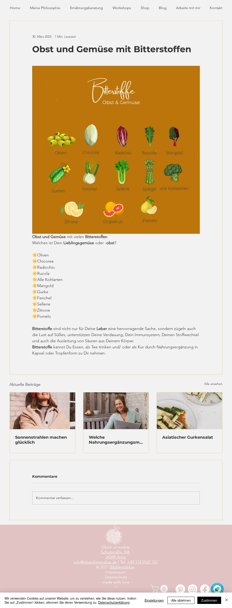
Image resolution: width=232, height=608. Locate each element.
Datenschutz (116, 577)
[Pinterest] (180, 589)
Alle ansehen (213, 384)
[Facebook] (205, 589)
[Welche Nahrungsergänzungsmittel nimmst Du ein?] (116, 410)
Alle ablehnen (181, 600)
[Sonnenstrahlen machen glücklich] (42, 410)
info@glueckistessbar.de (95, 562)
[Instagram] (192, 589)
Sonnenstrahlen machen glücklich (41, 440)
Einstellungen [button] (154, 600)
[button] (160, 589)
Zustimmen (209, 600)
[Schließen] (226, 600)
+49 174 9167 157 (142, 562)
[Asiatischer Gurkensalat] (189, 410)
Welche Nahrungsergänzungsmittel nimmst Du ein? (116, 440)
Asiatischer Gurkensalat (187, 437)
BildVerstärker (123, 567)
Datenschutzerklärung (114, 602)
